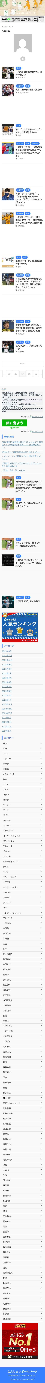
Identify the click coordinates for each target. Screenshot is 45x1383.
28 (29, 374)
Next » (22, 364)
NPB (23, 78)
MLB (19, 78)
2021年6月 (6, 731)
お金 (19, 267)
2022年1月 (6, 700)
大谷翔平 (25, 93)
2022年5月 (7, 682)
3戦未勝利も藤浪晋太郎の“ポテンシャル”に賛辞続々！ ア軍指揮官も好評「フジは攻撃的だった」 (22, 445)
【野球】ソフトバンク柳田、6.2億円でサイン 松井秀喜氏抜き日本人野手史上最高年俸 (29, 220)
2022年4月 (7, 686)
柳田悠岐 (21, 226)
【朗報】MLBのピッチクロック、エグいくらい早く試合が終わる (22, 464)
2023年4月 (7, 651)
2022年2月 (7, 695)
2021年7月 (6, 726)
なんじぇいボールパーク (22, 12)
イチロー (21, 159)
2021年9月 (6, 717)
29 (36, 374)
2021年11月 (7, 709)
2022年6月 (7, 678)
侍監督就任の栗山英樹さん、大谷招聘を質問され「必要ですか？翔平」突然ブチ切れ (29, 328)
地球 (19, 135)
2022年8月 (7, 669)
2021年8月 (6, 722)
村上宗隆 (21, 290)
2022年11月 (7, 655)
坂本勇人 (21, 352)
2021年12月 (7, 704)
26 (16, 374)
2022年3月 (7, 691)
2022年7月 (7, 673)
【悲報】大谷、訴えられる (13, 470)
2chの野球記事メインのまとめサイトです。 (22, 1375)
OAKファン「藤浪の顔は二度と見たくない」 (21, 452)
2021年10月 (7, 713)
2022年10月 (7, 660)
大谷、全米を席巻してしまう (29, 89)
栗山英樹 (21, 334)
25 (9, 374)
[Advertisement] (22, 111)
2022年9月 (7, 664)
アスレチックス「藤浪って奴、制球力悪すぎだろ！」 (22, 457)
